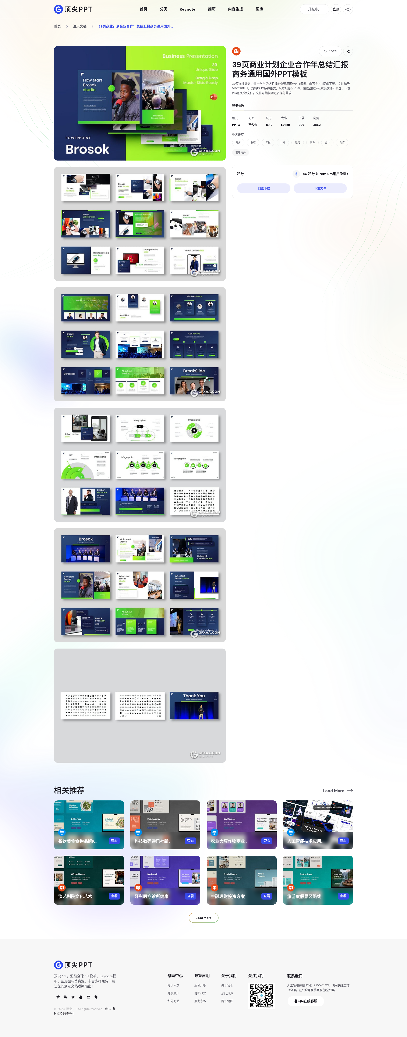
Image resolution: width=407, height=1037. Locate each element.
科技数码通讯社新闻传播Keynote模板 (171, 841)
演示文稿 (79, 26)
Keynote (187, 9)
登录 (336, 9)
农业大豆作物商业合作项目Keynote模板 (249, 841)
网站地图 (227, 1001)
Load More (333, 790)
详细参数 (238, 106)
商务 (238, 142)
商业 (312, 142)
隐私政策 (200, 993)
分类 (163, 9)
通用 (297, 142)
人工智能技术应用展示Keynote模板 (321, 841)
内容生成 (235, 9)
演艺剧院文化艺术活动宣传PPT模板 (91, 896)
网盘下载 (264, 188)
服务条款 (200, 1001)
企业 (327, 142)
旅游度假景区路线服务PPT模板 (316, 896)
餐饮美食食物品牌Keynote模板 (88, 841)
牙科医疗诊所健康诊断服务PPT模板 (168, 896)
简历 (212, 9)
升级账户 (173, 993)
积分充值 (173, 1001)
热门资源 (227, 993)
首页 (143, 9)
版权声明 (200, 985)
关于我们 (227, 985)
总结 (253, 142)
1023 (333, 51)
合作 (342, 142)
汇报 (267, 142)
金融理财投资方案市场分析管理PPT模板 (249, 896)
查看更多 (241, 152)
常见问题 (173, 985)
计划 (282, 142)
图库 (259, 9)
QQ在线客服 (307, 1001)
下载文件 (320, 188)
